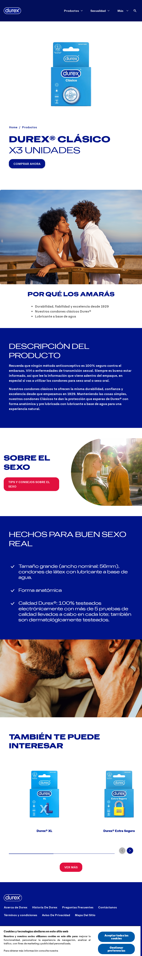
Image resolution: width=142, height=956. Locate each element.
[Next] (130, 850)
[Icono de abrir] (135, 10)
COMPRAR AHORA (26, 163)
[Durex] (12, 10)
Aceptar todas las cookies (116, 936)
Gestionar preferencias (116, 949)
